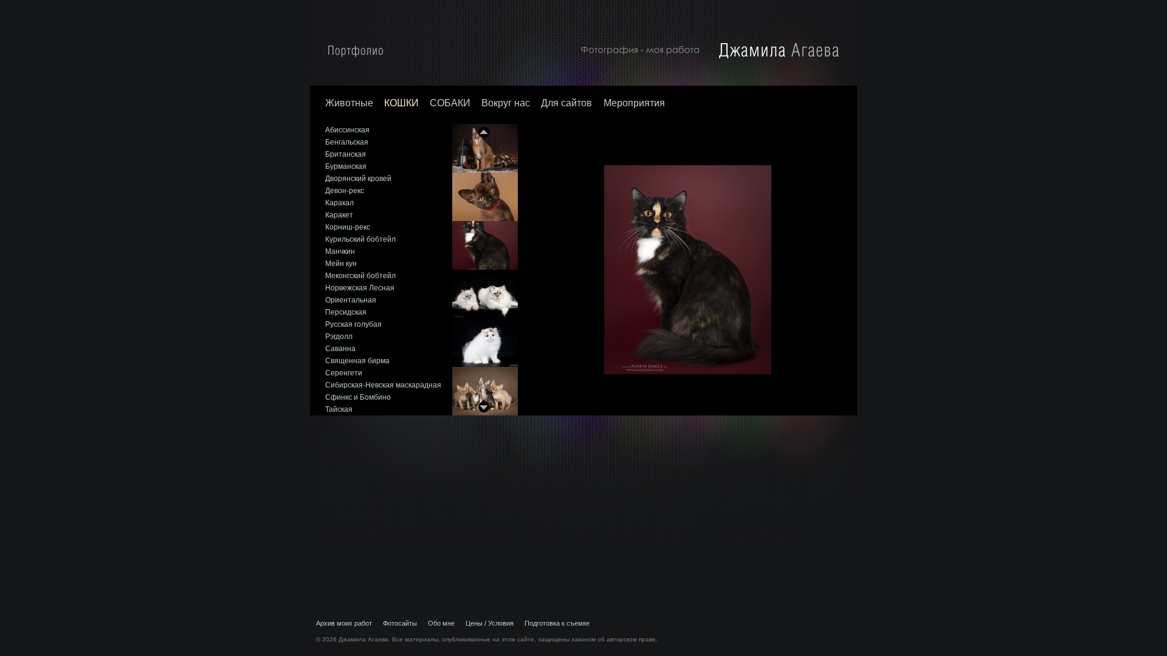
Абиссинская (347, 130)
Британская (345, 154)
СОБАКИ (450, 103)
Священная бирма (357, 361)
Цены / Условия (490, 623)
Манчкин (340, 251)
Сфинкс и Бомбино (358, 397)
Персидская (346, 312)
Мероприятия (634, 103)
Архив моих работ (344, 623)
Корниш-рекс (347, 227)
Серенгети (343, 373)
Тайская (339, 409)
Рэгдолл (339, 336)
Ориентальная (350, 300)
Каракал (339, 203)
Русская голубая (353, 324)
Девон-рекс (344, 190)
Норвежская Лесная (359, 288)
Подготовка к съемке (557, 623)
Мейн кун (341, 263)
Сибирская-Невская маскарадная (383, 385)
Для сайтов (567, 103)
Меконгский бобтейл (360, 276)
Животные (349, 103)
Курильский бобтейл (360, 239)
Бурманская (346, 166)
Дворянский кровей (358, 178)
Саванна (340, 348)
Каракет (339, 215)
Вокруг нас (505, 103)
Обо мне (441, 623)
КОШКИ (401, 103)
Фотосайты (400, 623)
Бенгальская (346, 142)
